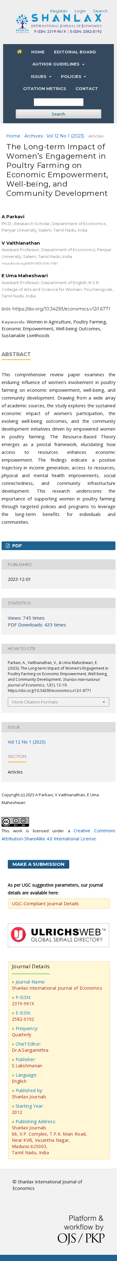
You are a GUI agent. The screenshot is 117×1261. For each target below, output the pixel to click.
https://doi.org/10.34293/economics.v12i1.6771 (61, 309)
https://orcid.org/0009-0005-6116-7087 (30, 263)
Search (58, 114)
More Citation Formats (35, 701)
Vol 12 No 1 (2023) (65, 136)
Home (38, 51)
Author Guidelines (56, 63)
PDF (16, 546)
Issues (39, 76)
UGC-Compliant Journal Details (45, 903)
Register (58, 10)
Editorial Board (75, 51)
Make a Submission (38, 864)
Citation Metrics (44, 88)
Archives (33, 136)
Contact (87, 88)
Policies (72, 76)
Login (80, 10)
